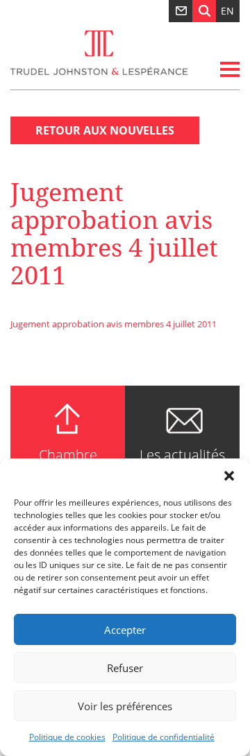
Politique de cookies (67, 737)
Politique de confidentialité (163, 737)
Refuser (125, 668)
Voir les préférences (125, 706)
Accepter (125, 630)
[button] (229, 476)
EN (227, 10)
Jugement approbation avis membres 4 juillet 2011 (113, 324)
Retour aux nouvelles (104, 130)
